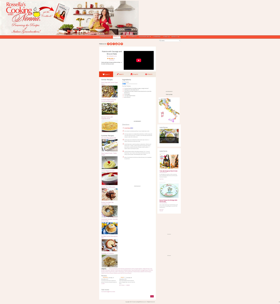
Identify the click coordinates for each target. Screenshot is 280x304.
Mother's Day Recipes (110, 271)
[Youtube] (116, 44)
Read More (161, 179)
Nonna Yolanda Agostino (137, 268)
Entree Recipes (121, 268)
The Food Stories (163, 172)
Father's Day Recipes (119, 271)
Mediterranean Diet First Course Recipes (122, 273)
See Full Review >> (122, 285)
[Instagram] (119, 44)
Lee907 (103, 283)
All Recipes (107, 270)
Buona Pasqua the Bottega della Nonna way (168, 200)
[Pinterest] (122, 44)
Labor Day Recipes (129, 271)
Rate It (121, 74)
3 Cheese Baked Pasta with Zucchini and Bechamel (108, 100)
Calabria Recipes (146, 268)
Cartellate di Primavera (107, 253)
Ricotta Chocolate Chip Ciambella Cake (107, 203)
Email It (135, 74)
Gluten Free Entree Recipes (107, 273)
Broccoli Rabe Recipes (126, 270)
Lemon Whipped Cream (107, 171)
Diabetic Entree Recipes (146, 271)
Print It (150, 74)
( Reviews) (111, 60)
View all (161, 210)
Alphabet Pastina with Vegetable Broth (107, 117)
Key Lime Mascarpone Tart (108, 138)
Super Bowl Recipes (135, 270)
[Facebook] (108, 44)
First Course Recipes (113, 268)
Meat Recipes (128, 268)
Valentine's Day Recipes (115, 270)
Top (152, 296)
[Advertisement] (137, 110)
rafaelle (128, 285)
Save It (107, 74)
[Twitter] (111, 44)
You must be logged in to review (108, 291)
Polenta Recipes (136, 271)
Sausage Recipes (144, 270)
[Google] (114, 44)
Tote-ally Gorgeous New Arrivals (168, 171)
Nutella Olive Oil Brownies (108, 187)
